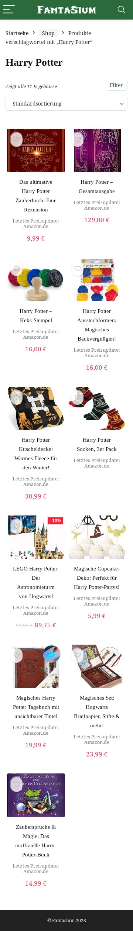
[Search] (121, 10)
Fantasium (63, 920)
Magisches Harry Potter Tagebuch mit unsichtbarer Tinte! (36, 707)
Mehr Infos (97, 624)
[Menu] (9, 10)
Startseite (17, 33)
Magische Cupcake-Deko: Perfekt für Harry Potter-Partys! (97, 578)
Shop (48, 33)
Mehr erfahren (36, 246)
